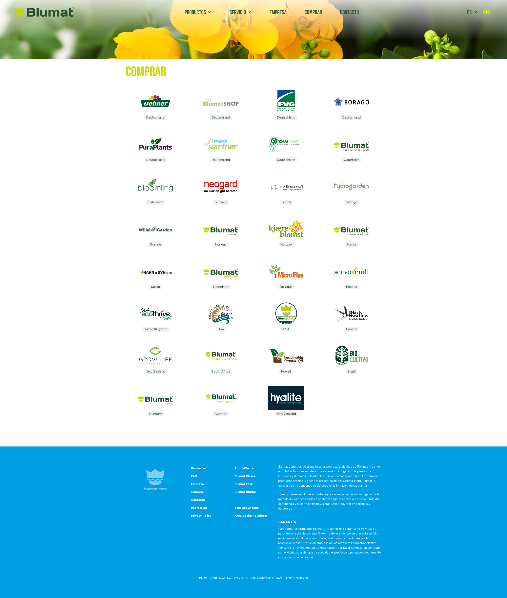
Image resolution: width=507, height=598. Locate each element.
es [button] (469, 12)
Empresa (278, 12)
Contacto (349, 12)
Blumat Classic (245, 476)
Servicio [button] (238, 12)
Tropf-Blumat (245, 468)
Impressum (199, 507)
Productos (195, 12)
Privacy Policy (201, 515)
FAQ (194, 476)
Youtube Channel (247, 507)
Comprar (313, 12)
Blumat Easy (244, 483)
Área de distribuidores (251, 515)
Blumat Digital (245, 491)
